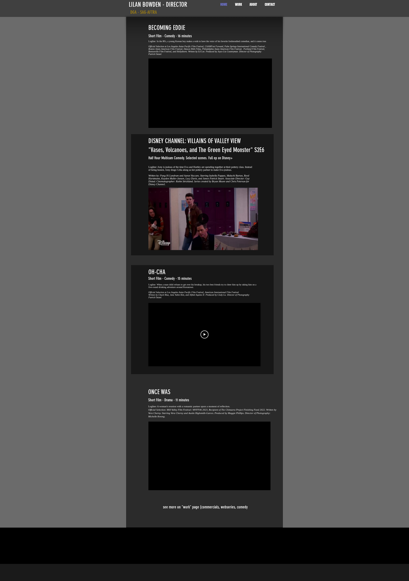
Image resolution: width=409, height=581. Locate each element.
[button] (254, 246)
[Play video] (204, 334)
